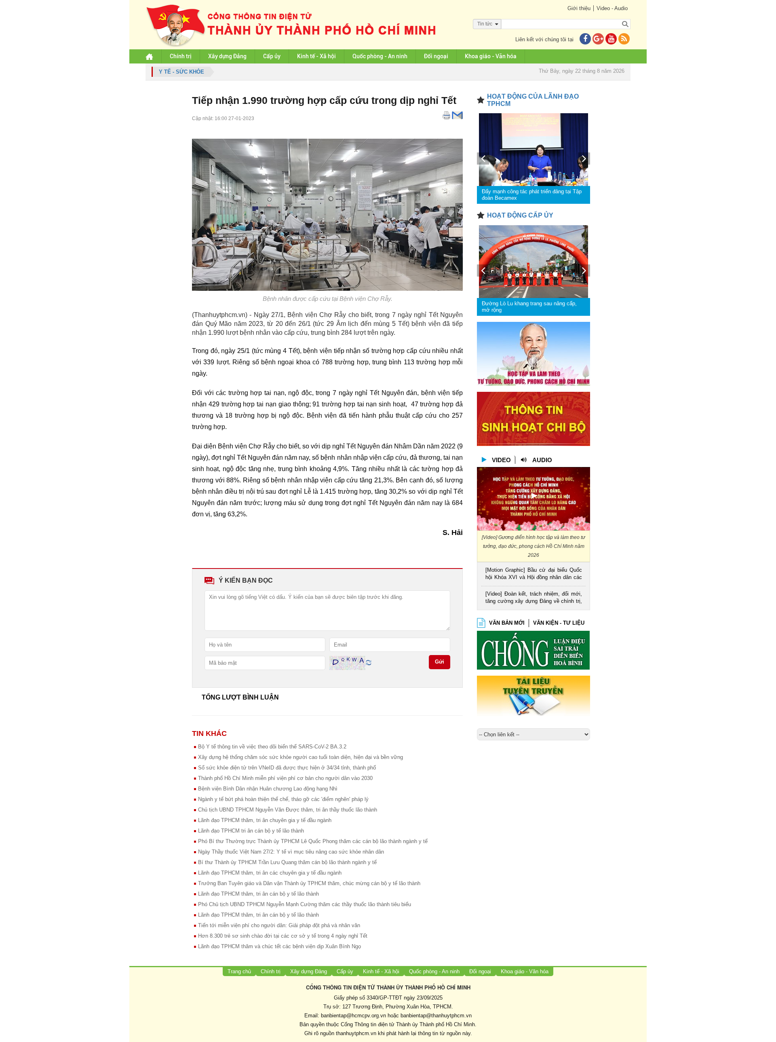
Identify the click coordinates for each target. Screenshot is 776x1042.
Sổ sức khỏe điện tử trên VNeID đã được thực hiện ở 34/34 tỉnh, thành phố (287, 768)
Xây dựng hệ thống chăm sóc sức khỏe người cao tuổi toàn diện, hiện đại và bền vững (300, 757)
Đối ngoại (436, 56)
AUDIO (542, 460)
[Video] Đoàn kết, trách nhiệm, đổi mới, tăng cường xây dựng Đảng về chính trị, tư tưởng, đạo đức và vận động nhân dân (533, 598)
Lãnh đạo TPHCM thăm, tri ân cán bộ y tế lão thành (258, 894)
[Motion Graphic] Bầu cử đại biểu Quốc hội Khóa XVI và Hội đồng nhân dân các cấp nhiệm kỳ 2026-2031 (533, 574)
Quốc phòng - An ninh (379, 56)
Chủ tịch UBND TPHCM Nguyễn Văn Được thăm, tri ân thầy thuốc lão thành (287, 810)
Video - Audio (612, 8)
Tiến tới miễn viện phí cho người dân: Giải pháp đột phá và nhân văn (279, 925)
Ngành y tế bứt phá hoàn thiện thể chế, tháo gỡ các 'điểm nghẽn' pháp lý (283, 799)
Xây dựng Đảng (227, 56)
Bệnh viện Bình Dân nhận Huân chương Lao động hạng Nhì (267, 789)
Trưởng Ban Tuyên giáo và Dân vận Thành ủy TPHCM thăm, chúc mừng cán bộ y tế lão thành (309, 883)
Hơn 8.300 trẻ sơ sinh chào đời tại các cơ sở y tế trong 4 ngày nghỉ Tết (282, 936)
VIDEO (501, 460)
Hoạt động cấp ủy (520, 215)
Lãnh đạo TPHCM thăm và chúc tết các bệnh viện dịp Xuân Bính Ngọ (279, 946)
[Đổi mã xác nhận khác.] (368, 662)
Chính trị (181, 56)
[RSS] (624, 39)
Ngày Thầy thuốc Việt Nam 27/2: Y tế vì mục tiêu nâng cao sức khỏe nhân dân (291, 852)
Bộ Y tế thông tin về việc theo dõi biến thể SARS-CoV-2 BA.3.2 (272, 747)
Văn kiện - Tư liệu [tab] (558, 623)
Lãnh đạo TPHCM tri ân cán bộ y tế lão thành (251, 831)
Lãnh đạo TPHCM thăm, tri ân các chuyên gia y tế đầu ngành (270, 873)
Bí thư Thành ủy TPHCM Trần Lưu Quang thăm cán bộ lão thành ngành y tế (287, 862)
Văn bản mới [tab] (507, 623)
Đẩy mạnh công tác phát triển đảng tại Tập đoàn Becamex (532, 194)
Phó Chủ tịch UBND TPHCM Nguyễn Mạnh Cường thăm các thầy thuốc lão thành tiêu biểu (304, 904)
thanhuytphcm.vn (356, 1033)
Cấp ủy (271, 56)
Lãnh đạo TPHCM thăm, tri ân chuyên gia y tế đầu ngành (264, 820)
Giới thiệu (578, 8)
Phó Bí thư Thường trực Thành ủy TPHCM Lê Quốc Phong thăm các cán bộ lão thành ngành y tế (313, 841)
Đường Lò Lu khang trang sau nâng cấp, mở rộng (529, 306)
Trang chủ (239, 971)
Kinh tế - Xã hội (316, 56)
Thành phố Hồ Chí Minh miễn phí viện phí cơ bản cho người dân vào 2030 (285, 778)
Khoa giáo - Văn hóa (491, 56)
